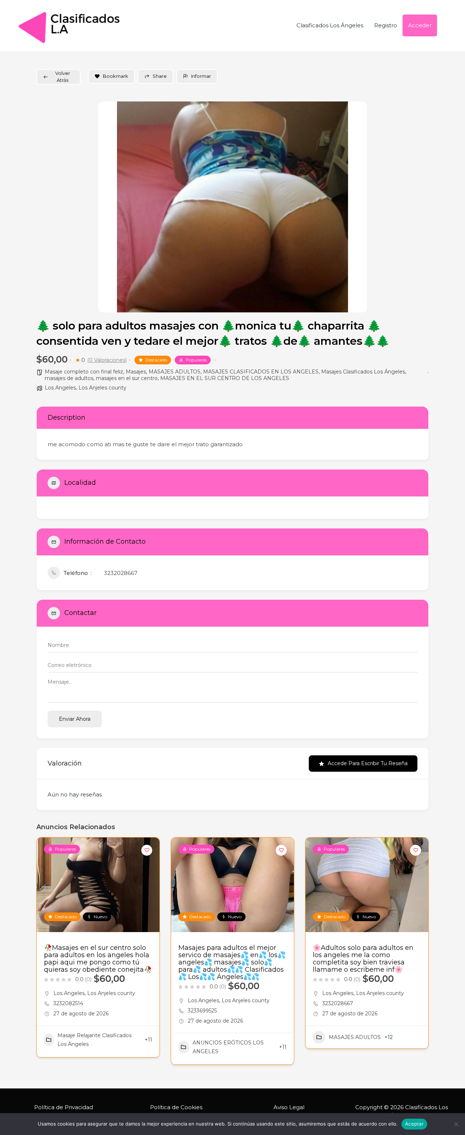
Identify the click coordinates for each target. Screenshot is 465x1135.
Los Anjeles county (102, 387)
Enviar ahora (74, 719)
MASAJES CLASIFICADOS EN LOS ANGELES (261, 371)
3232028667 (120, 573)
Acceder (420, 25)
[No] (456, 1124)
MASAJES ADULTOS (175, 371)
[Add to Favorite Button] (146, 850)
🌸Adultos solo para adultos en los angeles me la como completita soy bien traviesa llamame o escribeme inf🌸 (363, 959)
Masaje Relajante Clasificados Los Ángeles (94, 1039)
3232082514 (68, 1003)
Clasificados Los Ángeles (329, 25)
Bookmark (115, 76)
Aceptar (414, 1124)
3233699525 (202, 1010)
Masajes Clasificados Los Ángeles (363, 371)
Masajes (136, 371)
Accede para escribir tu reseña (368, 763)
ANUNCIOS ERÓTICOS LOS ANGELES (228, 1047)
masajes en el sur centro (127, 378)
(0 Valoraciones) (107, 360)
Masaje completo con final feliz (84, 371)
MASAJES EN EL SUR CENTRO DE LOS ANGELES (224, 378)
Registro (385, 25)
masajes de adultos (69, 378)
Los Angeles (60, 387)
